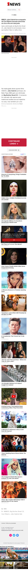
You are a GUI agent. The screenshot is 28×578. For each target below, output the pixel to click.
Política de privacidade (11, 523)
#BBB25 (6, 511)
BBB (5, 509)
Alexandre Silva (22, 33)
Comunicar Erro (13, 150)
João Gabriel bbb (16, 514)
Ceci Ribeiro (5, 514)
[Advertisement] (14, 72)
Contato (3, 523)
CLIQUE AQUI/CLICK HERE (17, 530)
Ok (14, 240)
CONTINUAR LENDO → (14, 142)
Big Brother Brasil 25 (17, 511)
